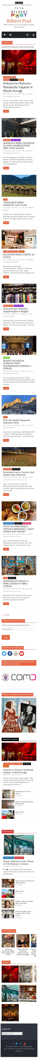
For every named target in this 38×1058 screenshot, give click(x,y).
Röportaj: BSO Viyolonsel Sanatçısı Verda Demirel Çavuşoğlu (22, 951)
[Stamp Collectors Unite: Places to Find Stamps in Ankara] (19, 836)
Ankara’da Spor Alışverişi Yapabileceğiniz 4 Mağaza (15, 310)
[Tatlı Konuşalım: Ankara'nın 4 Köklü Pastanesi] (27, 994)
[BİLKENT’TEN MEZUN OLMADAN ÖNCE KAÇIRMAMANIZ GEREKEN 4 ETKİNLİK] (19, 337)
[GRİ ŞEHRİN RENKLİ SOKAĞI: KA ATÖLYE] (19, 231)
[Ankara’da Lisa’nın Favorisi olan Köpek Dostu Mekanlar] (19, 448)
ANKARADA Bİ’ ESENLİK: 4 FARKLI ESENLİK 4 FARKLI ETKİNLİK (15, 584)
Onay (6, 637)
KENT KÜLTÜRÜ (16, 96)
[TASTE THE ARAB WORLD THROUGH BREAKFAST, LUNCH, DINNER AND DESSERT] (19, 502)
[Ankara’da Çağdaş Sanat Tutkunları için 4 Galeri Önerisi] (8, 911)
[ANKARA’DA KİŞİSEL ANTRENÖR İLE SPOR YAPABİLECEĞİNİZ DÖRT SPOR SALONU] (19, 119)
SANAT (21, 80)
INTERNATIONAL (8, 523)
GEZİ (5, 199)
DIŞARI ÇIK (6, 210)
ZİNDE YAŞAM (16, 140)
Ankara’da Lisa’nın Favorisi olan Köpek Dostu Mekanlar (18, 473)
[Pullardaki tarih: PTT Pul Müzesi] (8, 791)
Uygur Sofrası (19, 812)
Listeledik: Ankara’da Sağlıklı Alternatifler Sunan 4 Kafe (8, 951)
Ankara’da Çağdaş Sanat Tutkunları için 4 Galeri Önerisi (23, 913)
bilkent (31, 371)
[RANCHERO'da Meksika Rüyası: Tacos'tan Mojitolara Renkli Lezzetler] (10, 1013)
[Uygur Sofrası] (8, 811)
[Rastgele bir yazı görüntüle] (33, 35)
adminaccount (18, 94)
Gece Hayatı (7, 77)
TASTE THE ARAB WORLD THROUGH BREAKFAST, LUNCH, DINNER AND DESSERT (18, 529)
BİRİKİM (31, 207)
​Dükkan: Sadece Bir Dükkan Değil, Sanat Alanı (24, 902)
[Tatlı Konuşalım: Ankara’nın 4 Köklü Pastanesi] (8, 880)
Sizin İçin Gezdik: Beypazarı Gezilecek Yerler (16, 421)
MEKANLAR (14, 80)
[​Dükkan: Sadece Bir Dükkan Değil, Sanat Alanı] (8, 900)
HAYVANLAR (7, 469)
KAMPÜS (6, 358)
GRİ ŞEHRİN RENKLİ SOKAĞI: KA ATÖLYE (18, 255)
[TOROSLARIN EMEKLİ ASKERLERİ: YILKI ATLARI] (19, 176)
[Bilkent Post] (5, 35)
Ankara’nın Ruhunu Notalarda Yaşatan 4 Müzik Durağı (17, 87)
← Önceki (6, 615)
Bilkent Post (19, 21)
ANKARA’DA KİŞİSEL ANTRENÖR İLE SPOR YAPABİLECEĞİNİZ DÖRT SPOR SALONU (18, 146)
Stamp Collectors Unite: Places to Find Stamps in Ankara (18, 862)
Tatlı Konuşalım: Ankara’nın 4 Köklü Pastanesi (16, 5)
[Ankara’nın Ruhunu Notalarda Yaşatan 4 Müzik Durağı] (19, 51)
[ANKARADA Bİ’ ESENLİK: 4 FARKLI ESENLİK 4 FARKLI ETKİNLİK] (19, 557)
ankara (26, 94)
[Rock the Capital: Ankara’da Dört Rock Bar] (8, 801)
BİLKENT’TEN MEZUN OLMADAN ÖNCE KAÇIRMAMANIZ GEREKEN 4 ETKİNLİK (17, 364)
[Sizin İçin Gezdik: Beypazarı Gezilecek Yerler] (19, 396)
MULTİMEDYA (19, 858)
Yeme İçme (24, 480)
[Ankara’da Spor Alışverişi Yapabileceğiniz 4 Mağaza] (19, 285)
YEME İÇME (27, 523)
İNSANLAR (8, 96)
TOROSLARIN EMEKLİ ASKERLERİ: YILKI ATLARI (15, 203)
